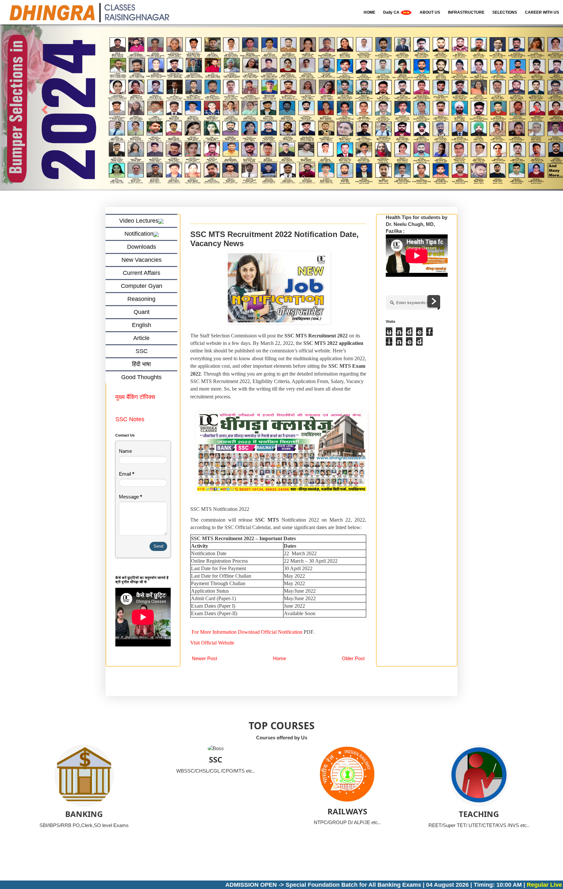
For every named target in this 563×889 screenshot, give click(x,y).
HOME (369, 12)
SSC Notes (129, 419)
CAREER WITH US (542, 12)
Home (279, 658)
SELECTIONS (504, 12)
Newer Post (204, 658)
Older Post (353, 658)
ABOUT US (430, 12)
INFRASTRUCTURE (466, 12)
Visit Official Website (212, 643)
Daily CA (391, 12)
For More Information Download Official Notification (247, 632)
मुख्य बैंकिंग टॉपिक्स (136, 397)
